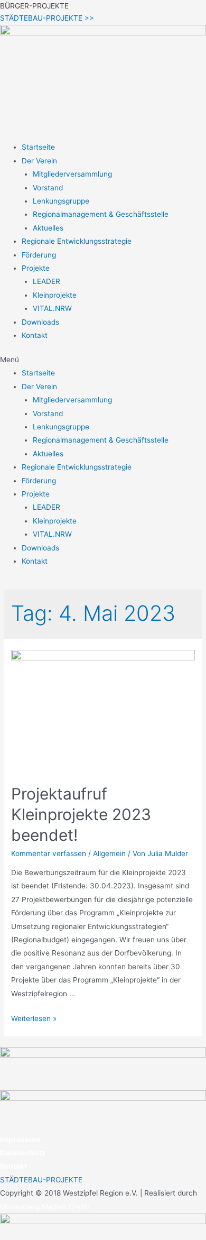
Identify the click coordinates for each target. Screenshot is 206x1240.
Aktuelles (48, 228)
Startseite (38, 147)
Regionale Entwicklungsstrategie (77, 241)
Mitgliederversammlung (72, 174)
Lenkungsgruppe (61, 201)
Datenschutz (23, 1153)
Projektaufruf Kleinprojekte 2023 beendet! (81, 814)
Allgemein (109, 853)
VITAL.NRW (52, 308)
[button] (103, 359)
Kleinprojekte (55, 295)
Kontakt (35, 335)
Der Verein (39, 161)
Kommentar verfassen (48, 853)
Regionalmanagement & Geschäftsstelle (100, 214)
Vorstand (48, 187)
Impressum (20, 1139)
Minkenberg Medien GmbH (45, 1206)
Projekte (36, 268)
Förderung (39, 255)
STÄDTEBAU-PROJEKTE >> (47, 18)
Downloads (40, 322)
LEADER (46, 281)
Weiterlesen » (34, 1018)
